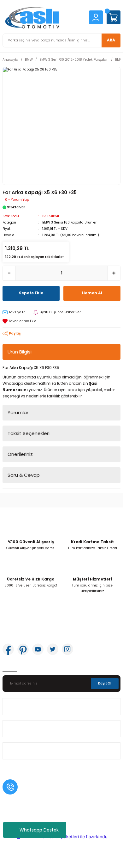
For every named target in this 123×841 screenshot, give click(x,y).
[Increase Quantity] (114, 273)
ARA (111, 40)
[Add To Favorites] (61, 321)
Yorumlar (18, 412)
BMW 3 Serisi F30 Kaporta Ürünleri (69, 222)
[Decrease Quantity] (9, 273)
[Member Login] (96, 17)
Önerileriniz (20, 454)
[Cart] (113, 17)
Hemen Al (92, 293)
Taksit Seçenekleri (29, 433)
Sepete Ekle (31, 293)
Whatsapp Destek (39, 830)
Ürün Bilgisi (20, 351)
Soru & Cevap (24, 475)
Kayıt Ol (104, 683)
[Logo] (43, 17)
